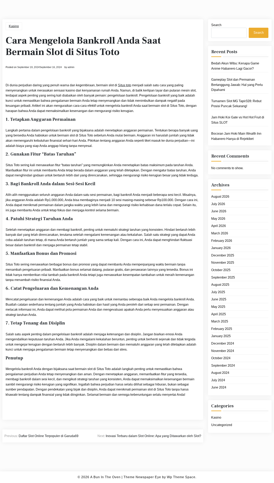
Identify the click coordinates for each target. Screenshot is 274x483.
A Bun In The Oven (105, 477)
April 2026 (218, 226)
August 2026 (220, 196)
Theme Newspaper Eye (142, 477)
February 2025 (221, 328)
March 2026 (219, 233)
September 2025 (223, 277)
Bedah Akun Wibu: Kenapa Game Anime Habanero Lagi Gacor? (235, 66)
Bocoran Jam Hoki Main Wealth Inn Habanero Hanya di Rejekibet (236, 136)
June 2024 (218, 387)
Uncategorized (221, 425)
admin (71, 67)
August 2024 (220, 372)
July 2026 (218, 204)
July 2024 (218, 380)
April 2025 (218, 314)
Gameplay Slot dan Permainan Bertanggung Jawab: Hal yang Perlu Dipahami (237, 85)
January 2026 (221, 248)
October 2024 (220, 358)
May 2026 (218, 218)
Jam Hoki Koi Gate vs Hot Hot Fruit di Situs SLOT (237, 120)
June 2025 (218, 299)
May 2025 (218, 306)
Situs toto (124, 85)
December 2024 (222, 343)
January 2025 (221, 336)
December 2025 (222, 255)
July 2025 (218, 292)
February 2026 (221, 240)
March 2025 (219, 321)
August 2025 (220, 284)
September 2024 (223, 365)
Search (216, 25)
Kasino (14, 26)
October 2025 (220, 270)
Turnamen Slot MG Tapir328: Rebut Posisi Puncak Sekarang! (236, 103)
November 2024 (222, 351)
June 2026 (218, 211)
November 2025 (222, 262)
